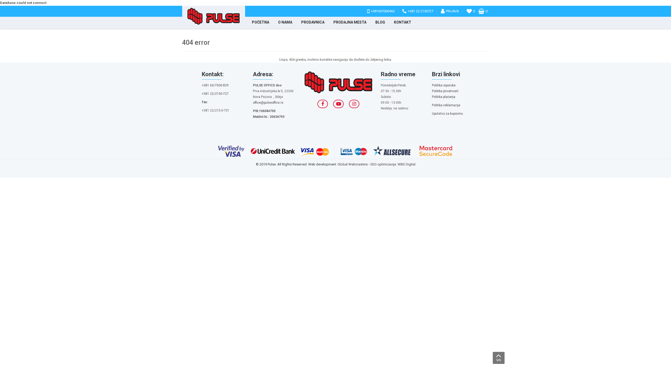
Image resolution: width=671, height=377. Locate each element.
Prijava (452, 11)
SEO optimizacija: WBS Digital (392, 164)
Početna (260, 22)
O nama (285, 22)
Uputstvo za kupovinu (447, 113)
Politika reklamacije (446, 105)
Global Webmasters (353, 164)
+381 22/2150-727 (215, 94)
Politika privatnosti (445, 91)
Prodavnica (312, 22)
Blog (380, 22)
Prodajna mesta (349, 22)
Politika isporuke (444, 85)
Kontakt (402, 22)
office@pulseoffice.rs (268, 102)
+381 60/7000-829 (215, 85)
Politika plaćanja (443, 97)
